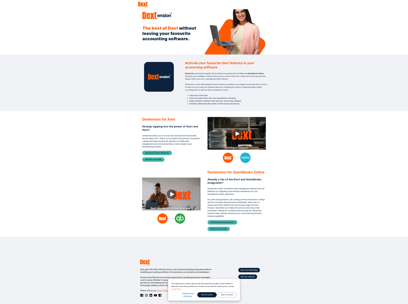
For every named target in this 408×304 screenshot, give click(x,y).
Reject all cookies (227, 295)
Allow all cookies (207, 295)
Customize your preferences (188, 294)
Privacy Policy (162, 290)
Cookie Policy (176, 289)
